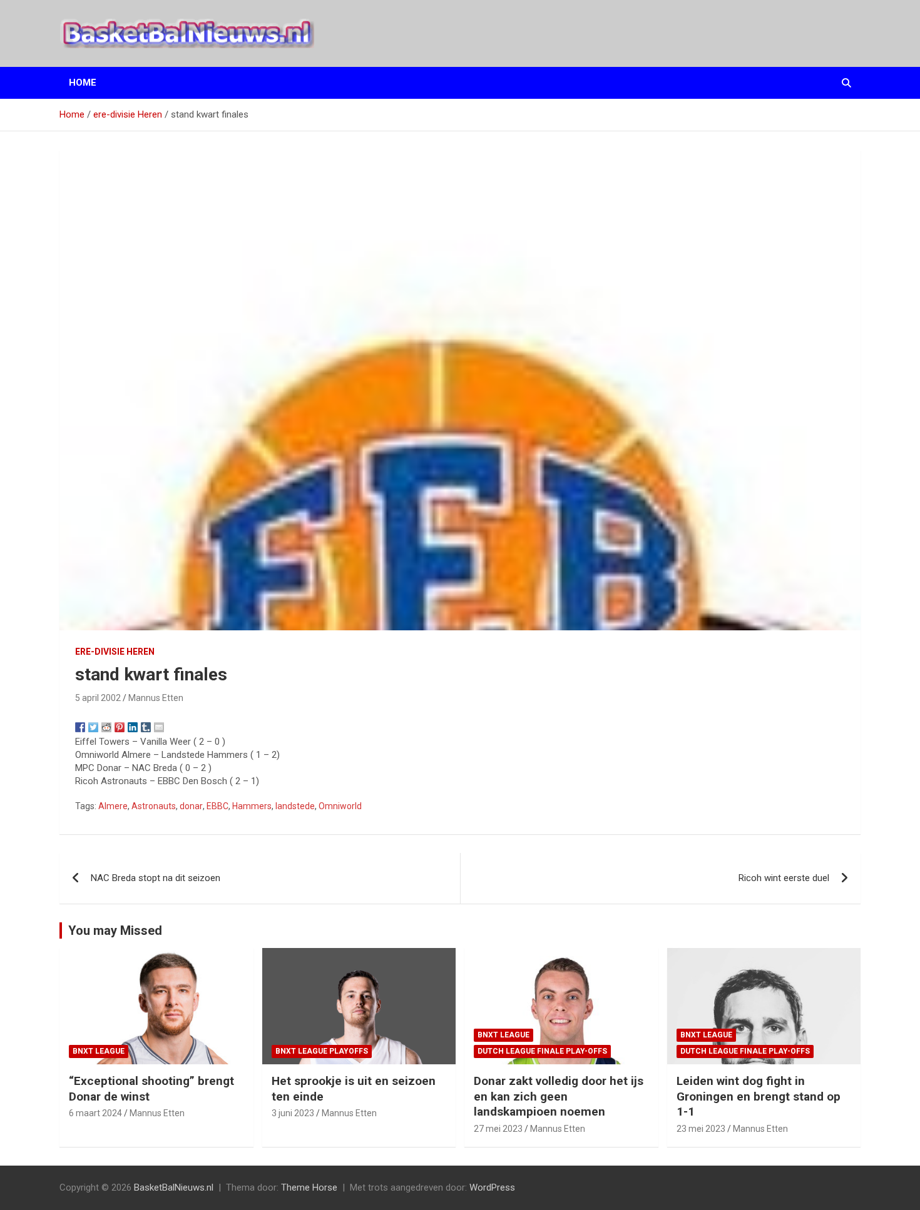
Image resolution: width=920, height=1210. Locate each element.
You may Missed (115, 930)
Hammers (252, 806)
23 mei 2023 (701, 1129)
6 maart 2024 (95, 1113)
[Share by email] (159, 727)
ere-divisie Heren (115, 652)
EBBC (217, 806)
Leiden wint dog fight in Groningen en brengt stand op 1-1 (759, 1096)
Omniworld (340, 806)
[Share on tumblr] (146, 727)
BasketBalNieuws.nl (173, 1187)
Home (82, 82)
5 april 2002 (98, 698)
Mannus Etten (155, 698)
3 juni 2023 (293, 1113)
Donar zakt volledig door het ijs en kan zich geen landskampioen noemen (558, 1096)
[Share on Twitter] (93, 727)
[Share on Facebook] (80, 727)
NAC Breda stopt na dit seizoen (155, 878)
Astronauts (153, 806)
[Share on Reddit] (106, 727)
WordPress (492, 1187)
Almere (113, 806)
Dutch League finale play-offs (542, 1051)
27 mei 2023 (498, 1129)
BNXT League (99, 1051)
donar (191, 806)
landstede (295, 806)
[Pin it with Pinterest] (120, 727)
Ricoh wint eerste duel (784, 878)
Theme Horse (309, 1187)
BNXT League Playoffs (321, 1051)
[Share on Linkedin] (133, 727)
